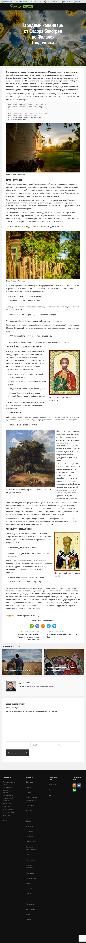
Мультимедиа (31, 909)
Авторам (52, 790)
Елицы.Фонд (37, 1)
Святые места (31, 842)
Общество (29, 836)
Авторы (52, 795)
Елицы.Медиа (8, 1)
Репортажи (30, 904)
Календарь (30, 873)
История (29, 810)
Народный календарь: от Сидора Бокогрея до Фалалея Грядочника (43, 34)
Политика (29, 831)
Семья (28, 821)
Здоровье (29, 782)
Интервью (29, 899)
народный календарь (46, 620)
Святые (28, 855)
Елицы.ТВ (67, 1)
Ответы (28, 919)
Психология (30, 805)
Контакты (53, 784)
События (29, 888)
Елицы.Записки (22, 1)
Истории (29, 925)
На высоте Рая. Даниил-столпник (59, 670)
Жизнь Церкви (31, 860)
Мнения (28, 894)
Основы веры (31, 878)
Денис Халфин (39, 49)
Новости (29, 914)
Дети (27, 816)
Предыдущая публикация (28, 636)
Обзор (28, 792)
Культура (29, 826)
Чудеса (28, 787)
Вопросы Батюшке (52, 1)
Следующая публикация (59, 634)
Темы (28, 883)
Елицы (78, 1)
